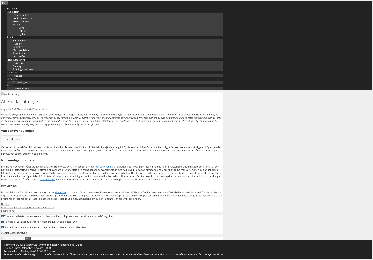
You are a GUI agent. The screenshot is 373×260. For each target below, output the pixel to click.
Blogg (79, 244)
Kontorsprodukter (23, 18)
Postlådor (18, 75)
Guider (9, 248)
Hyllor (22, 34)
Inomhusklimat (21, 15)
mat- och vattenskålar (102, 166)
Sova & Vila (19, 53)
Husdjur (17, 43)
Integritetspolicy (23, 248)
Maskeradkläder (22, 50)
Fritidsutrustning (16, 59)
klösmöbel (60, 192)
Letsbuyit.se (30, 244)
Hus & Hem (13, 11)
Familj (10, 37)
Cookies (38, 248)
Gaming (17, 66)
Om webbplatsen (48, 244)
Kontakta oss (66, 244)
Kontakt (11, 85)
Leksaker (18, 47)
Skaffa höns (7, 210)
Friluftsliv (18, 63)
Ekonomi (12, 79)
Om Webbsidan (21, 88)
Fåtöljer (23, 31)
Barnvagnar (19, 40)
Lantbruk (12, 72)
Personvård (19, 56)
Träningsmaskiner (23, 69)
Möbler (17, 24)
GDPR (47, 248)
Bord (21, 27)
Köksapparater (21, 21)
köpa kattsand (60, 176)
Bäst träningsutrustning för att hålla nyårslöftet (27, 207)
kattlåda (83, 173)
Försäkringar (20, 82)
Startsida (12, 8)
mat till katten (47, 179)
